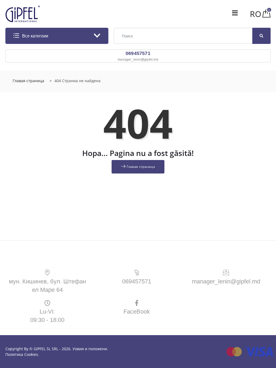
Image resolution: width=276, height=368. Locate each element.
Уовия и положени (90, 348)
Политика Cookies (21, 354)
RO (255, 13)
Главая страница (28, 80)
